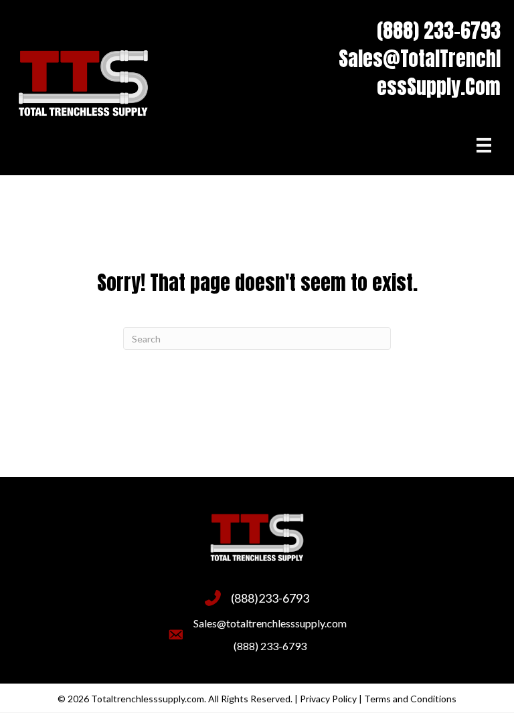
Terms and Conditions (410, 698)
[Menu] (484, 145)
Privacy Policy (328, 698)
